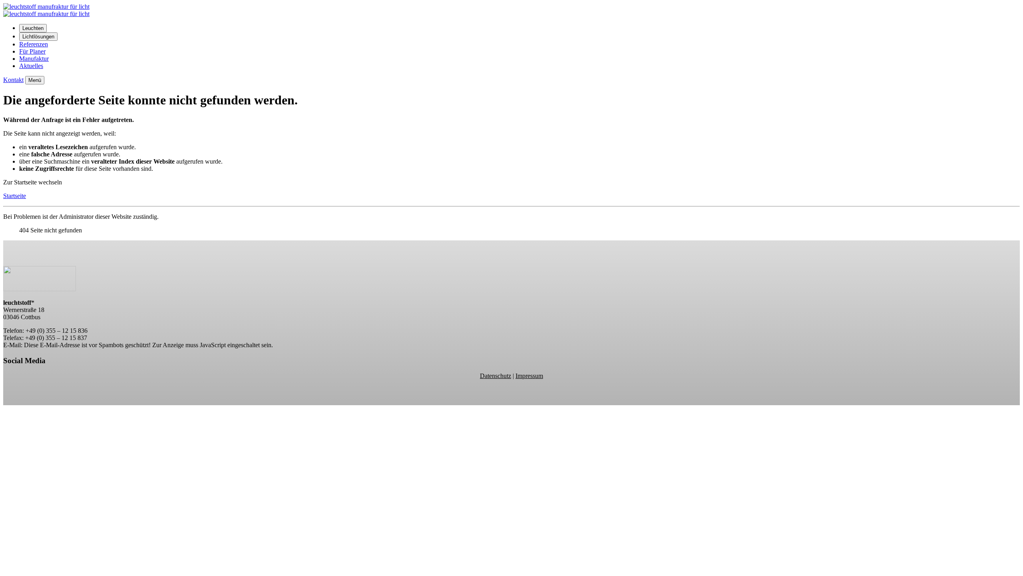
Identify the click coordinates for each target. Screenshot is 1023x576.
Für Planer (32, 51)
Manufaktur (34, 58)
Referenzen (33, 44)
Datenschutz (495, 375)
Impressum (529, 375)
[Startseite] (46, 13)
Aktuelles (31, 65)
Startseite (14, 195)
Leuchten (33, 28)
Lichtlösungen (38, 37)
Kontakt (13, 79)
